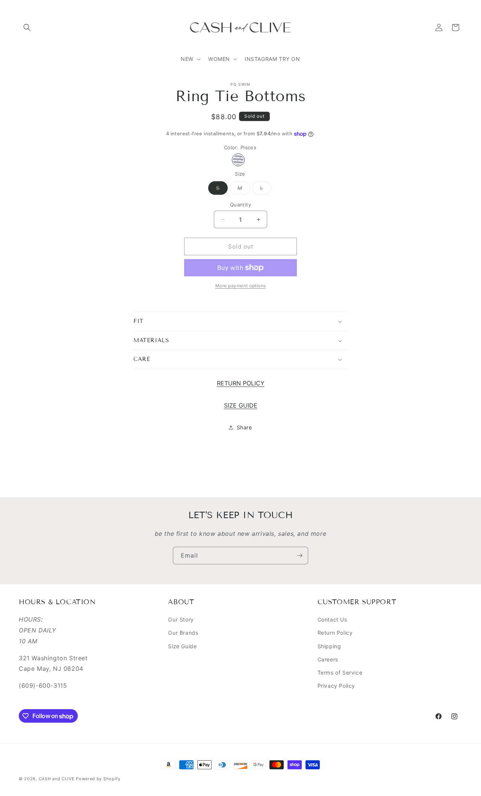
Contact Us (332, 619)
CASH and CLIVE (57, 778)
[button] (27, 27)
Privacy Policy (336, 685)
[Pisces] (238, 160)
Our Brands (183, 632)
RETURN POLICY (241, 383)
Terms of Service (340, 672)
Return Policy (335, 632)
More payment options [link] (240, 285)
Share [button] (244, 427)
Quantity (240, 205)
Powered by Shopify (98, 778)
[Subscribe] (299, 555)
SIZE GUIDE (240, 405)
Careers (328, 659)
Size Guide (182, 646)
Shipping (329, 646)
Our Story (181, 619)
